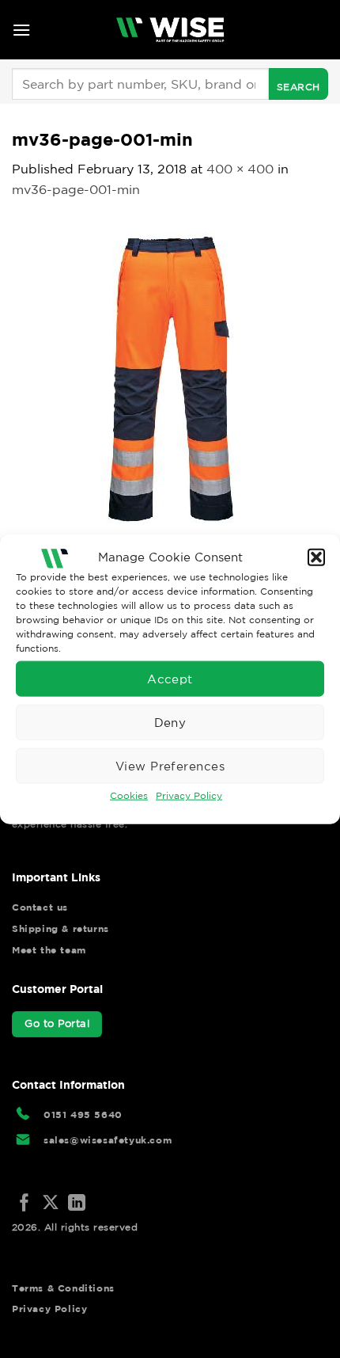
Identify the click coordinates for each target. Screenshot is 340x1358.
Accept (170, 678)
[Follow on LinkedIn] (76, 1204)
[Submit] (298, 84)
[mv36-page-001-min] (170, 376)
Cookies (129, 795)
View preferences (170, 765)
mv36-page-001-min (76, 189)
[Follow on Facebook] (24, 1204)
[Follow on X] (50, 1204)
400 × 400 (240, 169)
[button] (316, 557)
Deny (170, 721)
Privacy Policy (189, 795)
